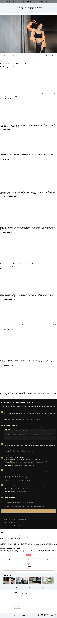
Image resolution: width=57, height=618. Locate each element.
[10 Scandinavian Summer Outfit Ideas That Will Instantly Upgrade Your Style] (48, 580)
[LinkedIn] (47, 559)
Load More (28, 554)
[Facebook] (9, 559)
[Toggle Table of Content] (9, 61)
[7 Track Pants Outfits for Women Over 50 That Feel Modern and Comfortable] (22, 580)
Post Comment (17, 608)
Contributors (46, 614)
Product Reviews (21, 1)
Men (35, 1)
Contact (42, 614)
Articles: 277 (28, 568)
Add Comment (17, 598)
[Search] (53, 1)
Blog (46, 1)
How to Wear (29, 1)
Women (40, 1)
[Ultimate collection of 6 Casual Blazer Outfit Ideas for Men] (9, 580)
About (39, 614)
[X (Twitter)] (22, 559)
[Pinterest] (35, 559)
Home (14, 1)
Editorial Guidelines (40, 615)
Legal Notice (51, 615)
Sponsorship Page (40, 616)
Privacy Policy (46, 615)
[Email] (23, 615)
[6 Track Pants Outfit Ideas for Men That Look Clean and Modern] (35, 580)
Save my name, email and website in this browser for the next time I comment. (24, 606)
